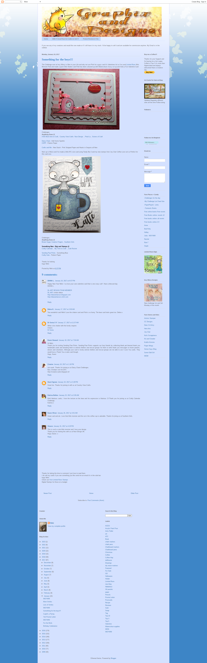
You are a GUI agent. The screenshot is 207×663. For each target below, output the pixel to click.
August (46, 575)
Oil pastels (109, 589)
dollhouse (108, 560)
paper (107, 592)
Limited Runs (130, 64)
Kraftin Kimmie (149, 342)
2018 (44, 557)
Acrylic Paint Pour (111, 528)
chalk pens (109, 544)
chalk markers (110, 542)
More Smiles (47, 602)
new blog (108, 584)
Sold (106, 608)
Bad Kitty (147, 229)
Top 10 (107, 616)
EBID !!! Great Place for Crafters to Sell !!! (65, 39)
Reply (50, 302)
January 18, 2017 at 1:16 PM (64, 364)
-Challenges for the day (152, 198)
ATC (106, 536)
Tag (106, 613)
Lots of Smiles (48, 605)
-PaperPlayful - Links (151, 205)
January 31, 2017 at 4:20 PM (64, 426)
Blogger (113, 658)
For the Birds (47, 623)
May (45, 584)
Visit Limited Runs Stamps (58, 480)
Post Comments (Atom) (96, 500)
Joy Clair (147, 332)
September (48, 572)
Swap (107, 610)
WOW (146, 356)
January (47, 596)
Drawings (108, 563)
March (46, 590)
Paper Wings (148, 346)
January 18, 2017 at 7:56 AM (69, 340)
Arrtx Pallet (109, 531)
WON (107, 629)
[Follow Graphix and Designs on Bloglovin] (151, 144)
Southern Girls (69, 242)
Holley (146, 232)
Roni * (146, 242)
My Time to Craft (61, 248)
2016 (44, 630)
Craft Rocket (72, 248)
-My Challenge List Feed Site (154, 201)
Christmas (108, 552)
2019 (44, 554)
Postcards (108, 600)
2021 (44, 548)
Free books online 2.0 (151, 222)
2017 (44, 560)
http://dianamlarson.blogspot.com (59, 295)
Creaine (50, 364)
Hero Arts (147, 328)
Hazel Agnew (52, 382)
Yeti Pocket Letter (49, 617)
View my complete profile (56, 526)
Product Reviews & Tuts (90, 39)
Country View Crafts (67, 137)
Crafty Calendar (47, 248)
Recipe (107, 603)
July (45, 578)
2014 (44, 637)
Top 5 (107, 621)
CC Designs (148, 322)
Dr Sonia (51, 330)
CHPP (44, 143)
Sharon (50, 426)
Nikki (52, 523)
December (47, 562)
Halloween (108, 576)
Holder (107, 579)
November (47, 565)
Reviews (108, 605)
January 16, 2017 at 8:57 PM (65, 281)
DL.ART (50, 292)
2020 (44, 551)
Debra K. (51, 309)
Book (107, 539)
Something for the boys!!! (52, 611)
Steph (146, 246)
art (106, 534)
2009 (44, 652)
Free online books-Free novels (154, 212)
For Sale (108, 571)
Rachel (146, 239)
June (46, 581)
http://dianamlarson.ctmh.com (58, 297)
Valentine (108, 624)
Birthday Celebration (50, 626)
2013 (44, 640)
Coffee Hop (109, 557)
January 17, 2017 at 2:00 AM (65, 309)
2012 (44, 643)
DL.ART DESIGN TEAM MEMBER (60, 290)
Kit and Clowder (149, 339)
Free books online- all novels (154, 218)
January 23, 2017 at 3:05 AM (69, 395)
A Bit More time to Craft (50, 137)
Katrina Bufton (53, 395)
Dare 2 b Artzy (149, 325)
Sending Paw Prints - (49, 253)
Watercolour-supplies (112, 626)
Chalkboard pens (111, 550)
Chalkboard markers (112, 547)
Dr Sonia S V (52, 322)
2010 (44, 649)
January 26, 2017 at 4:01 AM (68, 413)
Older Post (134, 493)
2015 (44, 634)
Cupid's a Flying (48, 614)
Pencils (107, 595)
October (47, 569)
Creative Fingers (57, 242)
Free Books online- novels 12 (154, 215)
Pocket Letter (110, 597)
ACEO (107, 526)
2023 (44, 542)
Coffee (107, 555)
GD (106, 573)
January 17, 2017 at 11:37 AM (68, 322)
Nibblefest (108, 587)
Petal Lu (88, 137)
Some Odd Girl (149, 352)
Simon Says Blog (150, 349)
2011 (44, 646)
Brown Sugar (46, 242)
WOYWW (46, 599)
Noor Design (79, 137)
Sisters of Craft (97, 137)
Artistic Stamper (149, 318)
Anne (146, 225)
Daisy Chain (46, 141)
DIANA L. (51, 281)
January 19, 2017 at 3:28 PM (68, 382)
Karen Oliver (52, 413)
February (47, 593)
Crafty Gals (46, 255)
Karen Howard (53, 340)
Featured (108, 568)
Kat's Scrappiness (150, 335)
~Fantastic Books (150, 208)
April (45, 587)
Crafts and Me (47, 147)
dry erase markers (111, 565)
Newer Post (48, 493)
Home (46, 39)
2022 (44, 545)
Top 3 (107, 618)
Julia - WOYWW (149, 236)
